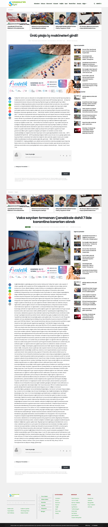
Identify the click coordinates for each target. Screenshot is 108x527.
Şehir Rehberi (75, 515)
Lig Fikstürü (74, 507)
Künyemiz (44, 508)
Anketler (90, 500)
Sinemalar (74, 511)
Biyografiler (91, 502)
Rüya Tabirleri (91, 505)
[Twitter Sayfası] (11, 503)
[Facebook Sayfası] (8, 503)
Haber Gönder (24, 513)
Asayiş (79, 4)
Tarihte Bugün (75, 509)
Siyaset (55, 4)
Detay (88, 525)
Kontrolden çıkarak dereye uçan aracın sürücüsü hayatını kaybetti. (88, 78)
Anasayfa (10, 10)
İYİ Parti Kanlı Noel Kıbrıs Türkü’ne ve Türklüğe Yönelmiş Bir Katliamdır (89, 116)
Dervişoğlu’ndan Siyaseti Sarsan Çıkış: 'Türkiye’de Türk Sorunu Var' (89, 70)
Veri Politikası (10, 513)
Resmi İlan (72, 4)
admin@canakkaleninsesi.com (33, 157)
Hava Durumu (75, 498)
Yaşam (16, 192)
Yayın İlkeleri (10, 511)
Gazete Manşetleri (76, 517)
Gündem (37, 4)
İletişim (43, 511)
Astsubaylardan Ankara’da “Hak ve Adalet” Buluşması (87, 57)
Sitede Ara (90, 498)
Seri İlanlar (74, 513)
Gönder (66, 173)
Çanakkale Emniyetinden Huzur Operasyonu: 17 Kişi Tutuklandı (89, 85)
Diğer (84, 4)
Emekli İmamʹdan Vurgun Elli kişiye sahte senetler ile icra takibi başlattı (89, 103)
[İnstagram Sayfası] (13, 503)
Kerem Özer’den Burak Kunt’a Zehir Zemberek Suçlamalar (89, 51)
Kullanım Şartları (25, 508)
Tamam (95, 525)
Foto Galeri (44, 496)
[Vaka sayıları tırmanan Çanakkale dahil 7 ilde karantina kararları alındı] (39, 247)
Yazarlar (43, 502)
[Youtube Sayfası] (16, 503)
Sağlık (61, 4)
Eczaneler (74, 505)
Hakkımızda (10, 508)
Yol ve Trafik (75, 500)
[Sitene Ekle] (27, 503)
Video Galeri (44, 499)
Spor (66, 4)
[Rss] (22, 503)
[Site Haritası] (25, 503)
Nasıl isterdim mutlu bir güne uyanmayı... (89, 123)
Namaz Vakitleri (76, 502)
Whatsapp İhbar (25, 511)
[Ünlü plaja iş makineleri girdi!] (39, 61)
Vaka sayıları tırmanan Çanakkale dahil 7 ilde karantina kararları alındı (89, 110)
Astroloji (90, 507)
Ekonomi (49, 4)
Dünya (43, 4)
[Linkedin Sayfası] (19, 503)
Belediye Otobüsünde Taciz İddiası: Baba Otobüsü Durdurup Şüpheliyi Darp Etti (88, 130)
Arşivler (43, 505)
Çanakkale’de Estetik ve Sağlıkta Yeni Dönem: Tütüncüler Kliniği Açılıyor (90, 64)
